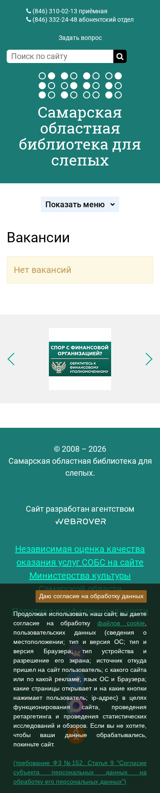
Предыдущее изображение (13, 359)
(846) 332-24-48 (54, 19)
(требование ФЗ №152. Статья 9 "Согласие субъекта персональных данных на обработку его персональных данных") (80, 772)
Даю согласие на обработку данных (91, 596)
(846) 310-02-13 (54, 11)
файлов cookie (121, 623)
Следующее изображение (146, 359)
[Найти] (120, 56)
